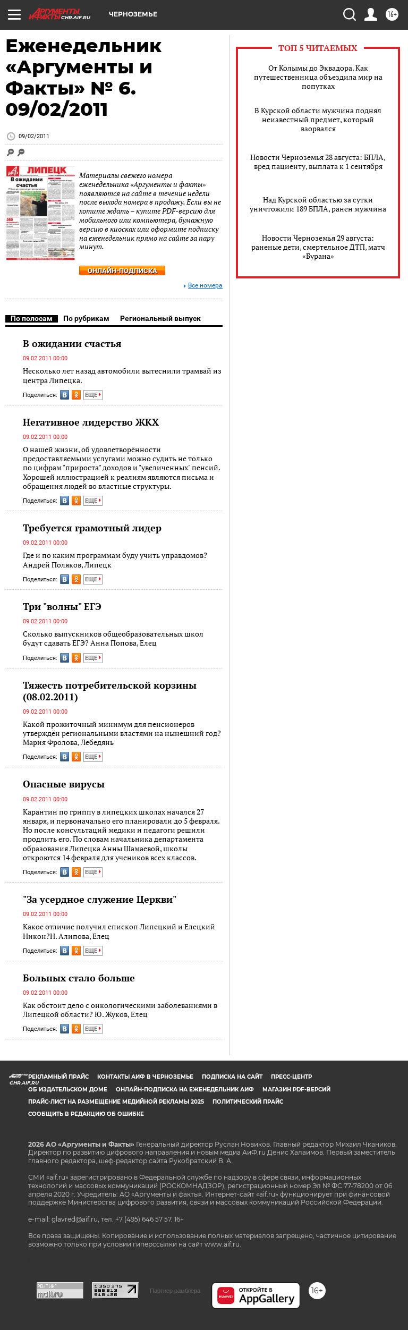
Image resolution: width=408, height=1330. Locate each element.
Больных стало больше (79, 977)
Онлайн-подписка (122, 271)
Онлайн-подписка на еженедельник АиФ (185, 1089)
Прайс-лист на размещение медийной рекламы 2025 (116, 1101)
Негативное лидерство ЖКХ (91, 422)
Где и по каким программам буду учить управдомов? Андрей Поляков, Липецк (115, 559)
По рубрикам (86, 318)
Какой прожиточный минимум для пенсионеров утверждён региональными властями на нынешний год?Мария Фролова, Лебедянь (122, 733)
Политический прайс (247, 1101)
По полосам (32, 318)
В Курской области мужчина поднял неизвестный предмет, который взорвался (317, 119)
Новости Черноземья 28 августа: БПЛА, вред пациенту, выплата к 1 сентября (318, 162)
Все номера (205, 285)
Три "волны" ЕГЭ (62, 606)
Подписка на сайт (232, 1076)
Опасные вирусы (64, 783)
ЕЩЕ (92, 395)
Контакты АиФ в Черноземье (145, 1076)
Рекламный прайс (58, 1076)
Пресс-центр (291, 1076)
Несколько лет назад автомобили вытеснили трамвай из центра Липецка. (122, 375)
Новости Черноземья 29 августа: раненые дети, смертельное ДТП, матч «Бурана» (318, 246)
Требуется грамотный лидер (92, 527)
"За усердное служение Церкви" (99, 899)
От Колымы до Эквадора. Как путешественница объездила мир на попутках (318, 76)
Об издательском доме (67, 1089)
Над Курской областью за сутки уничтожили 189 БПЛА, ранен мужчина (318, 204)
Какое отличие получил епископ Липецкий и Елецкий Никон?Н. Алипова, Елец (119, 931)
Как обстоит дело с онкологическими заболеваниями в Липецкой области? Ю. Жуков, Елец (120, 1010)
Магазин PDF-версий (296, 1089)
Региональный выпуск (160, 318)
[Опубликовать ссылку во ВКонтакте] (64, 395)
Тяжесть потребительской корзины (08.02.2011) (110, 691)
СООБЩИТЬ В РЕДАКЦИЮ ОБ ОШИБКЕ (86, 1114)
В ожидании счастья (72, 343)
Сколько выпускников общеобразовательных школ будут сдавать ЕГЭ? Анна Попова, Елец (113, 638)
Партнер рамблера (175, 1290)
